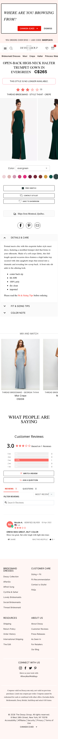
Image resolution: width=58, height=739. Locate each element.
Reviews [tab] (9, 489)
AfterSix (7, 582)
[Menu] (5, 48)
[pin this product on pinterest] (29, 225)
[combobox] (30, 168)
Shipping (7, 624)
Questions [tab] (28, 489)
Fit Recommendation (40, 579)
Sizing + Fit (36, 574)
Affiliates (22, 720)
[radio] (18, 89)
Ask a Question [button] (30, 480)
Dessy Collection (11, 576)
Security (31, 720)
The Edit (7, 644)
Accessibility (10, 720)
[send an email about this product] (37, 225)
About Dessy (37, 624)
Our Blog (35, 649)
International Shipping (13, 639)
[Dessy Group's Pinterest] (36, 668)
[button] (19, 129)
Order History (9, 634)
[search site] (11, 48)
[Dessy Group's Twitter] (31, 668)
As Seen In (36, 639)
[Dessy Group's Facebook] (26, 668)
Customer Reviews (39, 629)
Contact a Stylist (38, 584)
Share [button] (12, 539)
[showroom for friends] (47, 48)
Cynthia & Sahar (10, 592)
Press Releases (38, 634)
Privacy (40, 720)
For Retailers (37, 644)
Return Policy (9, 629)
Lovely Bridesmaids (12, 597)
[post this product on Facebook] (20, 225)
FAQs (33, 590)
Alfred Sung (8, 587)
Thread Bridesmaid (12, 607)
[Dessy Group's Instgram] (21, 668)
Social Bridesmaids (12, 602)
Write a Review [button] (30, 473)
